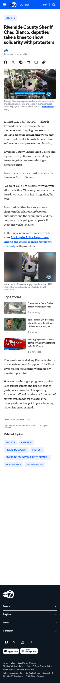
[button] (4, 4)
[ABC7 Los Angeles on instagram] (22, 642)
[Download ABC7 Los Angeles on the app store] (11, 651)
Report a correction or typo (17, 419)
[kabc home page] (8, 594)
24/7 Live (24, 4)
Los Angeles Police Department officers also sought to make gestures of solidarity (28, 241)
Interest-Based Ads (25, 670)
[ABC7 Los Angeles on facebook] (6, 642)
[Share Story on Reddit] (21, 62)
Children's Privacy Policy (13, 666)
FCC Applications (32, 673)
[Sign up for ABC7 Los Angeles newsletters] (30, 642)
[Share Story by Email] (36, 62)
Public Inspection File (12, 673)
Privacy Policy (9, 663)
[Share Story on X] (13, 62)
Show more (48, 107)
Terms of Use (8, 670)
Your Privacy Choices (27, 663)
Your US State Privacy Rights (39, 666)
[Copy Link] (44, 62)
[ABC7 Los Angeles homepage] (13, 4)
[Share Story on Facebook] (5, 62)
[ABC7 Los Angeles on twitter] (14, 642)
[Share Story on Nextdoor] (28, 62)
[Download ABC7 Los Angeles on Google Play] (29, 651)
